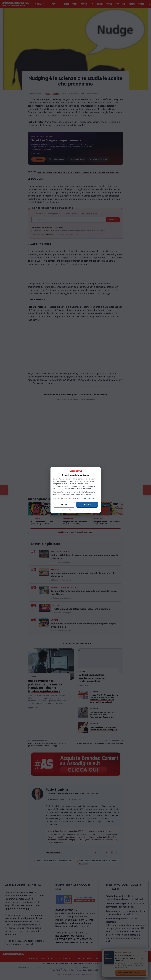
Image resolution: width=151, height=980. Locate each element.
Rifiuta (64, 504)
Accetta (87, 504)
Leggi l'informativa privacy (86, 498)
